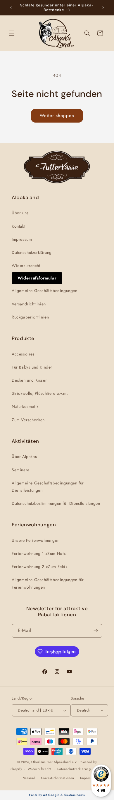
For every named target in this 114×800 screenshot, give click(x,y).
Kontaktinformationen (57, 778)
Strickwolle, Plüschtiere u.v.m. (40, 393)
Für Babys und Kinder (32, 367)
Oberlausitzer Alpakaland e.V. (54, 762)
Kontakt (18, 226)
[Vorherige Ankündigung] (10, 7)
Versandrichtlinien (29, 304)
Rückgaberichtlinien (30, 317)
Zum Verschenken (28, 420)
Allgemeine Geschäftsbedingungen (44, 290)
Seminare (21, 470)
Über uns (20, 213)
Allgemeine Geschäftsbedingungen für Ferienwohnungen (48, 583)
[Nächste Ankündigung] (103, 7)
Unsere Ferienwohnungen (35, 540)
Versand (29, 778)
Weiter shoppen (57, 115)
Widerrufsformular (37, 278)
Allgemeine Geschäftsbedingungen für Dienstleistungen (48, 486)
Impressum (22, 239)
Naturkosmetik (25, 406)
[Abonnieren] (95, 631)
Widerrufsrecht (26, 265)
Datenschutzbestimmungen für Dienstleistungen (56, 503)
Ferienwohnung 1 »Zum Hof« (39, 553)
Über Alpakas (24, 456)
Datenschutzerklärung (32, 252)
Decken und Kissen (29, 380)
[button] (11, 33)
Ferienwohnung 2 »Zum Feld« (40, 566)
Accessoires (23, 354)
